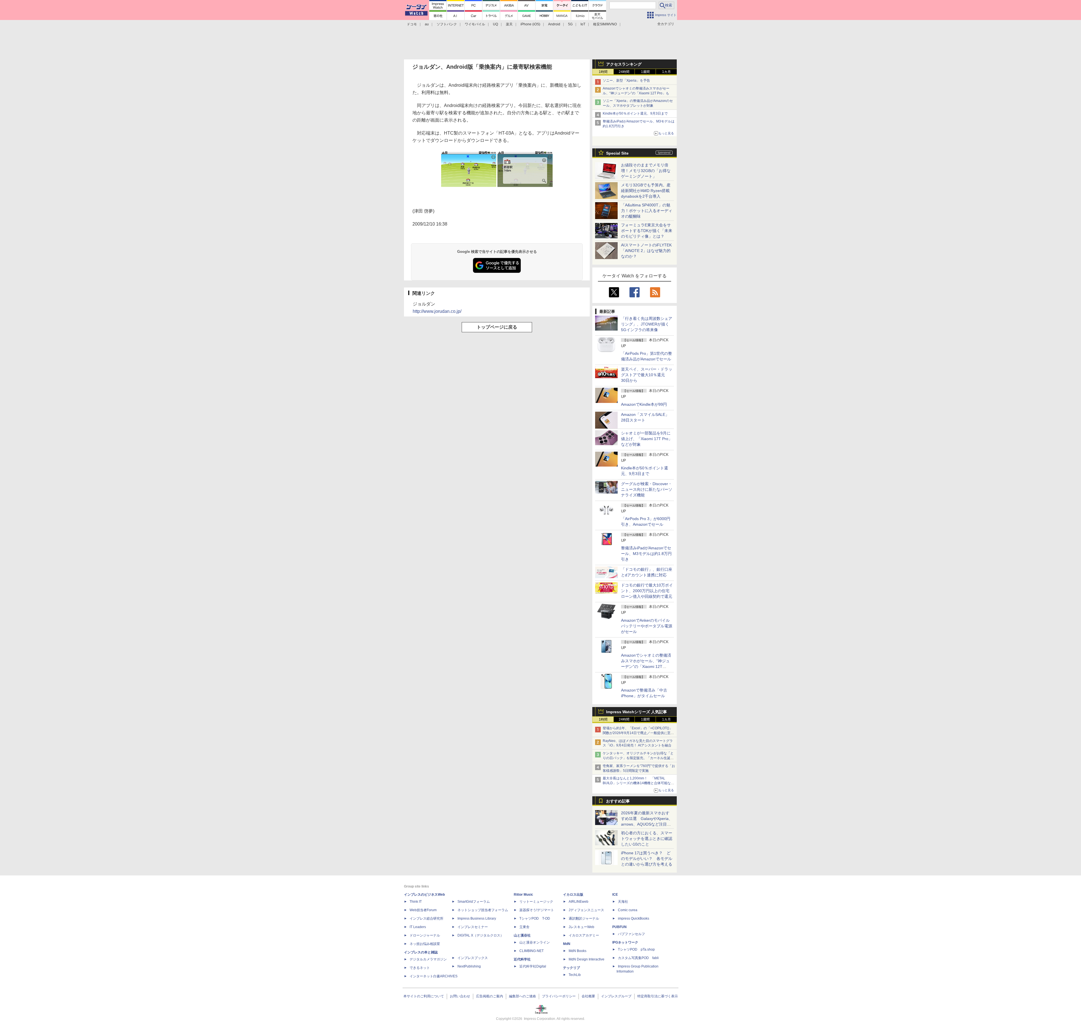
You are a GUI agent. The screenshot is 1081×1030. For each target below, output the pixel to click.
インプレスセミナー (472, 927)
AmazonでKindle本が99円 (644, 404)
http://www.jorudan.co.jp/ (437, 311)
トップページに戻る (497, 327)
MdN (566, 944)
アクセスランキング (624, 64)
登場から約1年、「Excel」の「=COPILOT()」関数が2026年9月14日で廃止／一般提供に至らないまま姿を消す (638, 733)
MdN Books (577, 951)
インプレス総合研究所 (426, 918)
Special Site (617, 153)
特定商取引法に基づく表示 (657, 996)
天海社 (623, 902)
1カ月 (666, 72)
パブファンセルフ (631, 934)
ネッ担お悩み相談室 (425, 944)
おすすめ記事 (618, 801)
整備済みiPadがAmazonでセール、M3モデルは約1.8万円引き (646, 553)
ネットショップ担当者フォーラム (482, 910)
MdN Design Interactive (586, 959)
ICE (615, 895)
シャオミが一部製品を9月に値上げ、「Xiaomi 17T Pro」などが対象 (646, 439)
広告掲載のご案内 (489, 996)
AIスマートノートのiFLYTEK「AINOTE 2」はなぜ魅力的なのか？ (646, 250)
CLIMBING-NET (531, 951)
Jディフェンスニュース (586, 910)
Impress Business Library (476, 918)
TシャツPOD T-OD (534, 918)
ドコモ (412, 24)
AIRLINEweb (578, 902)
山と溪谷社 (522, 935)
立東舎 (524, 927)
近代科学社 (522, 959)
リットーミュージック (536, 902)
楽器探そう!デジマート (536, 910)
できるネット (420, 968)
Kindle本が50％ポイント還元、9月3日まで (635, 113)
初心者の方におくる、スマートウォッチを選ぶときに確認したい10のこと (646, 838)
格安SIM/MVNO (605, 24)
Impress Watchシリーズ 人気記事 (636, 712)
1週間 (645, 72)
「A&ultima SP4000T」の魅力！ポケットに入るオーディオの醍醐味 (646, 211)
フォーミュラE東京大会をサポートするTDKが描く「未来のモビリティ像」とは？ (646, 230)
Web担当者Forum (423, 910)
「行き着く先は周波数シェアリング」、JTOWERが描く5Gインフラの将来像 (646, 324)
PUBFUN (619, 927)
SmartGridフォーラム (473, 902)
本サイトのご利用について (423, 996)
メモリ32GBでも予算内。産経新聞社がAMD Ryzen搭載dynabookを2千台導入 (646, 191)
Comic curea (627, 910)
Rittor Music (523, 895)
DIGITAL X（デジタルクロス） (480, 935)
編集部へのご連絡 (522, 996)
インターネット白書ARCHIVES (433, 976)
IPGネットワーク (625, 942)
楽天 (509, 24)
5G (570, 24)
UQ (495, 24)
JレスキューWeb (581, 927)
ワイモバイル (475, 24)
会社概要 (588, 996)
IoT (582, 24)
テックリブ (571, 968)
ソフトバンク (447, 24)
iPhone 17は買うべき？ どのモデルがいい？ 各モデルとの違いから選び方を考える (646, 858)
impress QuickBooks (633, 918)
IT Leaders (418, 927)
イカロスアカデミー (584, 935)
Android (554, 24)
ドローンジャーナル (425, 935)
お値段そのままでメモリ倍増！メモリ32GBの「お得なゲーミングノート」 (646, 171)
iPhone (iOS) (530, 24)
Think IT (416, 902)
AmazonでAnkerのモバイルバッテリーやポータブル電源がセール (646, 626)
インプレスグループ (616, 996)
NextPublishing (469, 966)
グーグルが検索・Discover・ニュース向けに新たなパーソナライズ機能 (646, 489)
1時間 (603, 72)
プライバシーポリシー (559, 996)
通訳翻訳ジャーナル (584, 918)
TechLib (575, 975)
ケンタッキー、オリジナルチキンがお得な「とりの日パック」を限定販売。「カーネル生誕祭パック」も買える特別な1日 (638, 758)
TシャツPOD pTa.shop (636, 949)
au (427, 24)
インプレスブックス (472, 958)
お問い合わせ (460, 996)
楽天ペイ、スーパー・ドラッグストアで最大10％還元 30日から (646, 375)
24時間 (624, 72)
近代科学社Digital (532, 966)
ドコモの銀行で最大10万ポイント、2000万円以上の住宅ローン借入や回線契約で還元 (647, 591)
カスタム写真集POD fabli (638, 958)
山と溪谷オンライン (534, 942)
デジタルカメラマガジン (428, 959)
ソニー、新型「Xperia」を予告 (626, 81)
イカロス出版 (573, 895)
